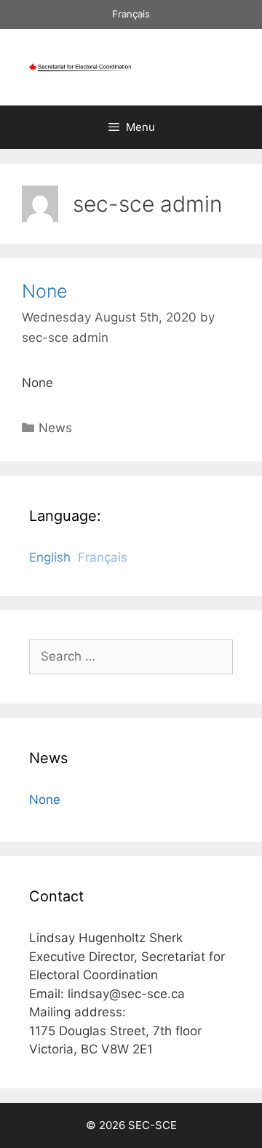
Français (131, 14)
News (55, 427)
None (45, 291)
